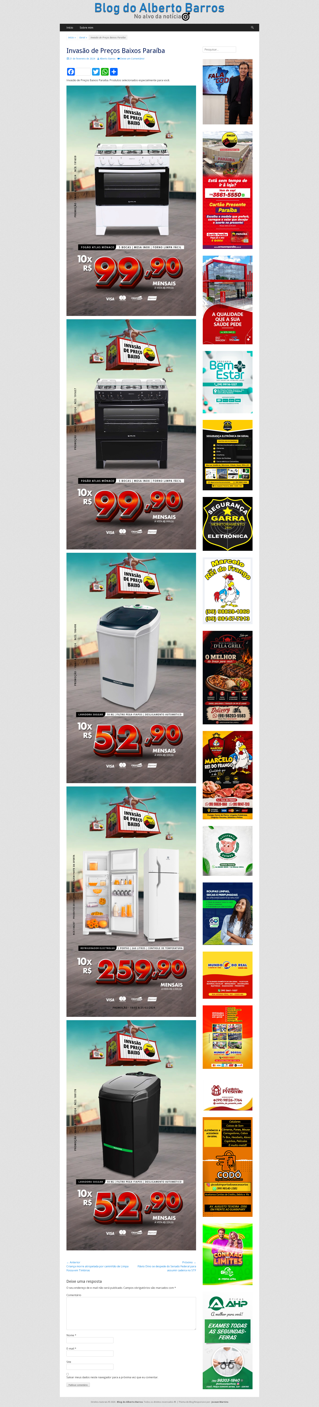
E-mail (71, 1348)
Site (68, 1362)
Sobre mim (86, 27)
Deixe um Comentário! (132, 58)
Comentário (73, 1295)
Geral (83, 37)
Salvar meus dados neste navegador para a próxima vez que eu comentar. (112, 1377)
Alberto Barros (107, 58)
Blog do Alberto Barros (130, 1401)
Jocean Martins (220, 1401)
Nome (71, 1335)
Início (69, 27)
